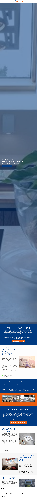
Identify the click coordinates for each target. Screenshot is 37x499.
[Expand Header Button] (35, 1)
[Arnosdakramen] (18, 1)
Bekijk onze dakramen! (18, 341)
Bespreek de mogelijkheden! (18, 422)
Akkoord (3, 496)
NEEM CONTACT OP (7, 166)
